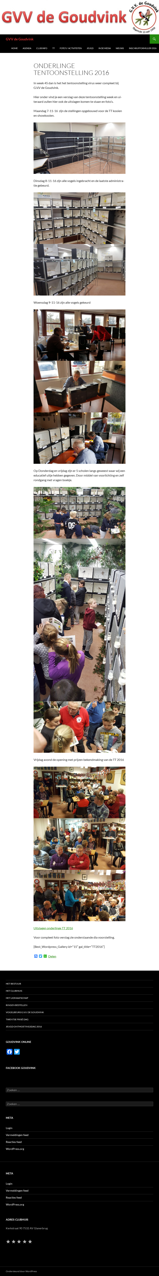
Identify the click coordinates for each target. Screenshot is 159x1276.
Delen (52, 956)
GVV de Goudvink (20, 39)
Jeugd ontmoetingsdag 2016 (24, 1026)
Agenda (27, 48)
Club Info (41, 48)
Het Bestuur (13, 983)
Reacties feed (14, 1141)
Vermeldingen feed (17, 1135)
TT (53, 48)
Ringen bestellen (16, 1005)
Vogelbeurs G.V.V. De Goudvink (25, 1012)
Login (9, 1128)
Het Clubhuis (14, 990)
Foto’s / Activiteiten (71, 48)
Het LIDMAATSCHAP (17, 998)
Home (14, 48)
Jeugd (90, 48)
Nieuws (120, 48)
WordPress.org (15, 1148)
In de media (105, 48)
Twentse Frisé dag (17, 1019)
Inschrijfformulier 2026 (142, 48)
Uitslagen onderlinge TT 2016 (53, 928)
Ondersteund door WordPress (21, 1271)
